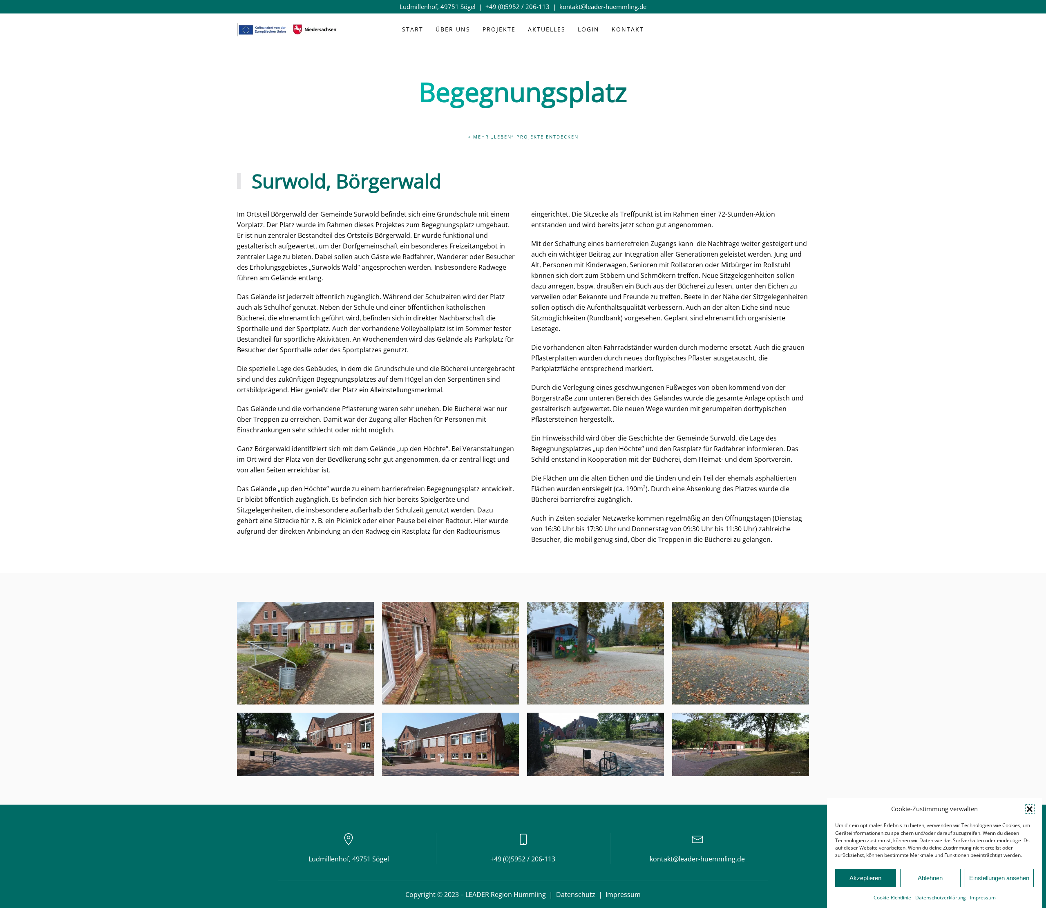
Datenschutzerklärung (940, 897)
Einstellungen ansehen (999, 877)
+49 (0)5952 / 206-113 (517, 6)
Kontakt (628, 29)
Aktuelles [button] (546, 29)
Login (588, 29)
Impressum (983, 897)
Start (412, 29)
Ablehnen (930, 877)
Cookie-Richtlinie (892, 897)
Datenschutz (575, 894)
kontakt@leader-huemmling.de (602, 6)
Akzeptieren (865, 877)
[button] (1030, 809)
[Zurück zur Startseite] (288, 29)
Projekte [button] (499, 29)
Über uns (453, 29)
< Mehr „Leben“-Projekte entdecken (523, 137)
